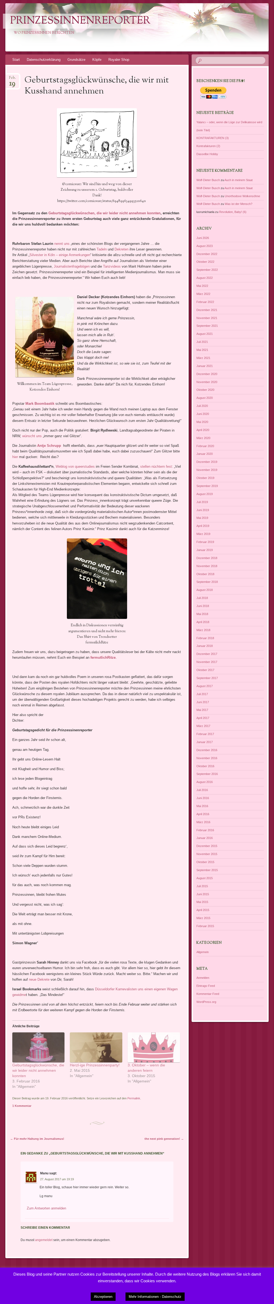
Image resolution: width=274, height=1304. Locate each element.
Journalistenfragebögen (72, 266)
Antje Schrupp (49, 446)
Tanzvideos (112, 266)
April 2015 (202, 910)
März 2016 (203, 822)
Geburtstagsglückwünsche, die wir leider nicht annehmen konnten (38, 1070)
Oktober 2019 (205, 477)
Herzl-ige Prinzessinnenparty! (95, 1065)
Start (16, 60)
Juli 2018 (202, 597)
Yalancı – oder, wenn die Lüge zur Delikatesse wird (229, 122)
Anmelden (202, 977)
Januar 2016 (204, 838)
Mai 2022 (202, 285)
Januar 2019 (204, 550)
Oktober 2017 (205, 670)
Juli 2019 (202, 502)
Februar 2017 (205, 734)
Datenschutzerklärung (43, 60)
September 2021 (207, 325)
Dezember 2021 (206, 310)
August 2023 (204, 246)
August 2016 (204, 782)
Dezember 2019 (206, 461)
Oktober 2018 (205, 574)
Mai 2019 (202, 517)
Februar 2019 (205, 542)
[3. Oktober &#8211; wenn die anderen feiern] (154, 1047)
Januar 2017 (204, 742)
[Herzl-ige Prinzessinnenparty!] (96, 1047)
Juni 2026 (202, 237)
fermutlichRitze (103, 657)
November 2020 (206, 382)
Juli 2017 (202, 694)
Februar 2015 (205, 926)
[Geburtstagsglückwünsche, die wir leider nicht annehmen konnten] (38, 1047)
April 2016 (202, 814)
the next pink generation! (164, 1138)
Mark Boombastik (39, 404)
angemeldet (43, 1240)
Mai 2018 (202, 614)
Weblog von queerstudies (75, 466)
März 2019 (203, 533)
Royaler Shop (118, 60)
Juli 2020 (202, 405)
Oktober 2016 (205, 766)
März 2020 (203, 438)
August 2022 (204, 277)
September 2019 (207, 486)
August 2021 (204, 333)
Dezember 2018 (206, 558)
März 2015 (203, 918)
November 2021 (206, 318)
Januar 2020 (204, 453)
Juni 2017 (202, 702)
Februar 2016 (205, 830)
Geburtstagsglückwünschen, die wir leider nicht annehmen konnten (104, 213)
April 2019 (202, 525)
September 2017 (207, 678)
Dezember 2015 (206, 846)
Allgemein (202, 952)
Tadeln (102, 249)
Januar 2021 (204, 366)
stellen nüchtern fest (156, 466)
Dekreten (121, 249)
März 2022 (203, 293)
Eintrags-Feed (205, 985)
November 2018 (206, 566)
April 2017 (202, 718)
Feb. (12, 79)
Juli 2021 (202, 341)
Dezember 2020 (206, 374)
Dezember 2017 (206, 653)
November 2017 (206, 662)
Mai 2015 (202, 902)
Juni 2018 (202, 606)
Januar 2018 (204, 645)
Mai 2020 (202, 422)
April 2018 (202, 622)
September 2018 (207, 581)
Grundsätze (76, 60)
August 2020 (204, 397)
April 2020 (202, 430)
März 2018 (203, 630)
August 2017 (204, 686)
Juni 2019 (202, 510)
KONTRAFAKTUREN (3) (212, 138)
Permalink (133, 1098)
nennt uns (61, 244)
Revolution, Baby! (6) (232, 211)
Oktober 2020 (205, 389)
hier (15, 457)
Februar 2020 (205, 446)
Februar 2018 (205, 638)
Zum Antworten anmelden (46, 1208)
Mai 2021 (202, 349)
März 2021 (203, 357)
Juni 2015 (202, 894)
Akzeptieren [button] (103, 1297)
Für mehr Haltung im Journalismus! (37, 1138)
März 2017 (203, 726)
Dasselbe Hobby (207, 154)
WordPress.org (206, 1001)
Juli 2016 (202, 790)
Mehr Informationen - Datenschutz (155, 1297)
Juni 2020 (202, 413)
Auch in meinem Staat (238, 180)
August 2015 (204, 878)
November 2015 (206, 854)
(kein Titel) (203, 130)
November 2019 (206, 469)
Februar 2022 (205, 301)
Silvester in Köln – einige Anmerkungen (59, 255)
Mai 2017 (202, 709)
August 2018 (204, 589)
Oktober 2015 (205, 862)
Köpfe (96, 60)
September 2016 (207, 773)
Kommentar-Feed (207, 993)
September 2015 (207, 870)
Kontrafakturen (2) (208, 146)
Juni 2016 (202, 798)
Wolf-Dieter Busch (208, 180)
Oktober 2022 (205, 261)
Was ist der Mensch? (238, 203)
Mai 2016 (202, 806)
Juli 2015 (202, 886)
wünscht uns (32, 436)
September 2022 (207, 269)
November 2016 (206, 758)
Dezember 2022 (206, 254)
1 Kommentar (21, 1105)
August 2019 (204, 494)
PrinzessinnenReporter (80, 21)
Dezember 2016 (206, 750)
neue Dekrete (39, 979)
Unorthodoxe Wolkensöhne (242, 196)
